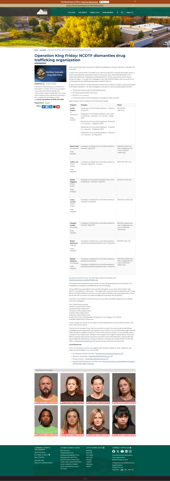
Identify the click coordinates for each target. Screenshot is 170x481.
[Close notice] (135, 1)
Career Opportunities (118, 457)
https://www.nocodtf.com (84, 341)
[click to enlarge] (50, 73)
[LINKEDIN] (50, 106)
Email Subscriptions (127, 455)
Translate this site (117, 467)
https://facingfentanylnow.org (95, 359)
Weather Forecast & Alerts (120, 460)
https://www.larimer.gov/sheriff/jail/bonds (83, 280)
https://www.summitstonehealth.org (108, 354)
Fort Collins (89, 455)
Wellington (89, 464)
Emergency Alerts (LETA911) (68, 457)
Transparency (116, 463)
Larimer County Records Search (69, 466)
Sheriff (47, 103)
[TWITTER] (54, 106)
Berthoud (89, 450)
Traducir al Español (160, 17)
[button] (117, 12)
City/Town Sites (94, 448)
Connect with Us (121, 448)
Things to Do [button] (94, 12)
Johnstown (89, 457)
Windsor (88, 466)
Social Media (116, 455)
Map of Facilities (40, 457)
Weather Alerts (105, 2)
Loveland (89, 460)
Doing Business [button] (107, 12)
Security (132, 463)
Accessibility (125, 463)
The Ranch (63, 469)
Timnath (88, 462)
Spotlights (43, 50)
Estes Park (89, 453)
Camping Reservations (67, 453)
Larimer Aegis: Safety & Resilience (70, 462)
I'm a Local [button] (71, 12)
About (36, 463)
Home (36, 50)
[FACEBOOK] (47, 106)
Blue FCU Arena (65, 450)
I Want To (129, 12)
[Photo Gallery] (150, 17)
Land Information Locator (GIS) (69, 460)
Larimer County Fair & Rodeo (69, 464)
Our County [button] (82, 12)
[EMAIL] (43, 106)
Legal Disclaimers (117, 465)
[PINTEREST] (58, 106)
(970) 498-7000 (39, 460)
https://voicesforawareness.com (99, 356)
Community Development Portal (69, 455)
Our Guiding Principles (46, 463)
